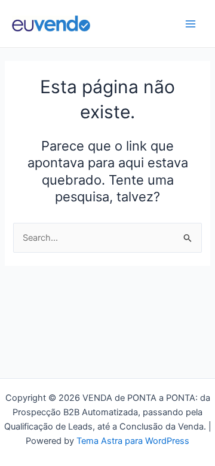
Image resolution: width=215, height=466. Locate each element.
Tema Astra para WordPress (132, 441)
